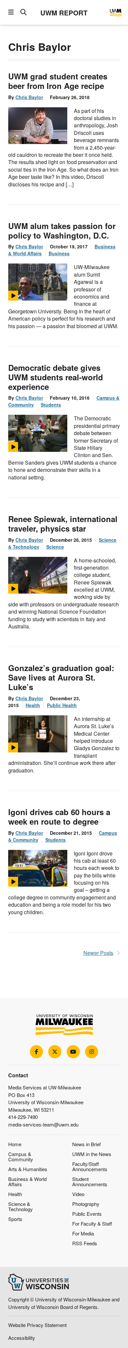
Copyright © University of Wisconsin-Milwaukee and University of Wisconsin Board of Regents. (63, 1303)
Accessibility (21, 1337)
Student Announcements (89, 1181)
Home (14, 1144)
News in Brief (86, 1144)
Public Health (62, 705)
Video (78, 1193)
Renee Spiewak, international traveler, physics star (62, 523)
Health (33, 705)
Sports (15, 1218)
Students (51, 404)
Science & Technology (20, 1206)
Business (59, 253)
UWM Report (64, 12)
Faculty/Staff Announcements (89, 1166)
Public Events (87, 1213)
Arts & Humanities (27, 1169)
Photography (85, 1203)
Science (55, 546)
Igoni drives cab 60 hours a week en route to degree (59, 816)
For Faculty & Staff (92, 1223)
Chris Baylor (29, 97)
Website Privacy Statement (37, 1324)
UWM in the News (91, 1153)
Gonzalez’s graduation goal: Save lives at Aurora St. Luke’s (61, 677)
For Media (83, 1233)
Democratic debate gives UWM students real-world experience (55, 377)
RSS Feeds (84, 1243)
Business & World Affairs (27, 1181)
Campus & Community (20, 1156)
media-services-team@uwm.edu (43, 1124)
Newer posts (98, 953)
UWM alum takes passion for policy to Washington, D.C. (62, 230)
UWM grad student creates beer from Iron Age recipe (57, 81)
